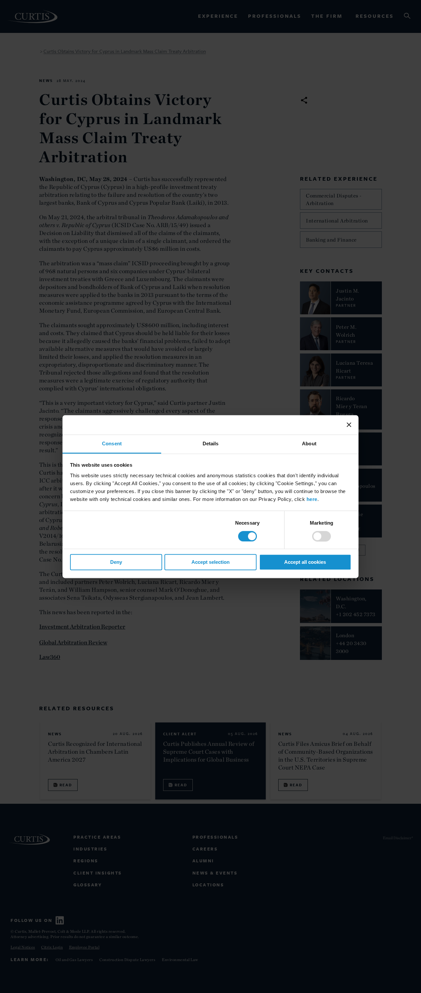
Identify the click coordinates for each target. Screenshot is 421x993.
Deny (116, 562)
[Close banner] (349, 424)
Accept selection (210, 562)
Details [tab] (211, 443)
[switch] (321, 536)
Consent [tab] (112, 443)
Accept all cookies (305, 562)
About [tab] (309, 443)
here (312, 499)
